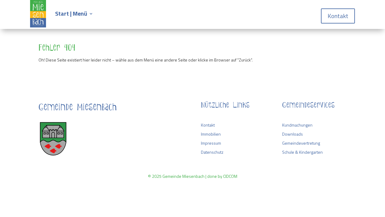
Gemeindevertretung (301, 143)
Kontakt (338, 15)
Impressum (211, 143)
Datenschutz (212, 152)
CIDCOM (230, 176)
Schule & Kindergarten (302, 152)
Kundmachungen (297, 125)
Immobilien (211, 134)
